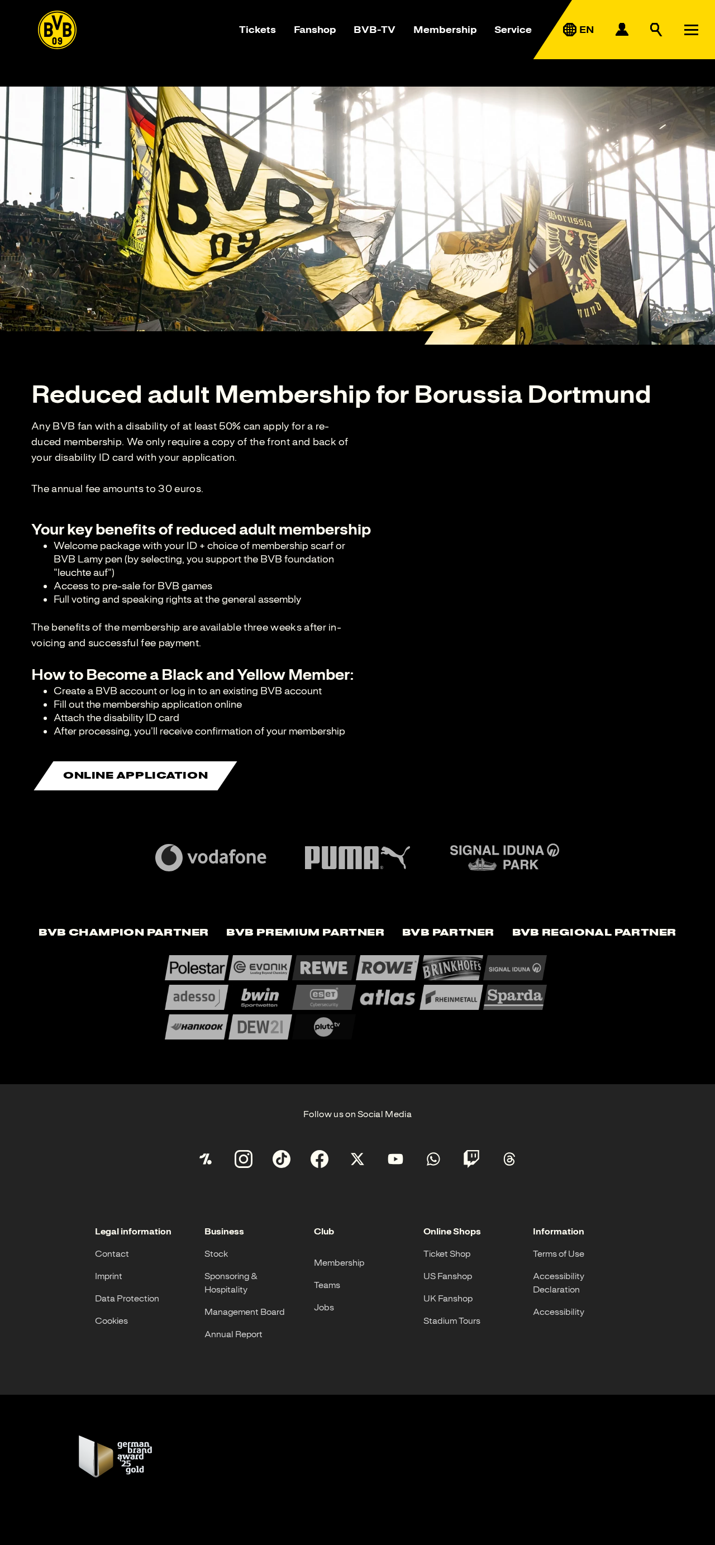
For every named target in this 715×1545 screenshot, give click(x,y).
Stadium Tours (451, 1321)
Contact (112, 1254)
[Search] (656, 29)
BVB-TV (374, 29)
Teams (327, 1285)
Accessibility (558, 1312)
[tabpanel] (357, 997)
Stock (216, 1254)
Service (513, 29)
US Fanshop (447, 1276)
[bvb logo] (57, 30)
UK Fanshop (448, 1298)
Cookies (111, 1321)
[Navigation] (691, 29)
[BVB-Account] (621, 29)
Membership (444, 29)
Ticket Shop (446, 1254)
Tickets (257, 29)
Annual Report (233, 1334)
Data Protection (127, 1298)
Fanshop (315, 29)
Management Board (244, 1312)
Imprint (108, 1276)
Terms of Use (558, 1254)
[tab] (123, 933)
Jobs (324, 1307)
